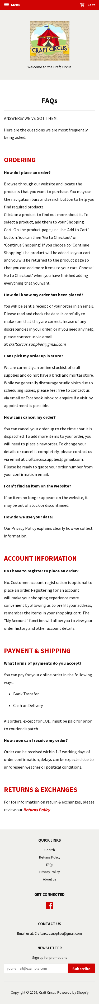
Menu (15, 4)
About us (49, 879)
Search (49, 850)
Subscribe (81, 968)
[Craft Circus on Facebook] (50, 904)
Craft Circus (47, 992)
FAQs (49, 864)
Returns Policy (49, 857)
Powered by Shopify (72, 992)
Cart (91, 4)
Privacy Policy (49, 872)
